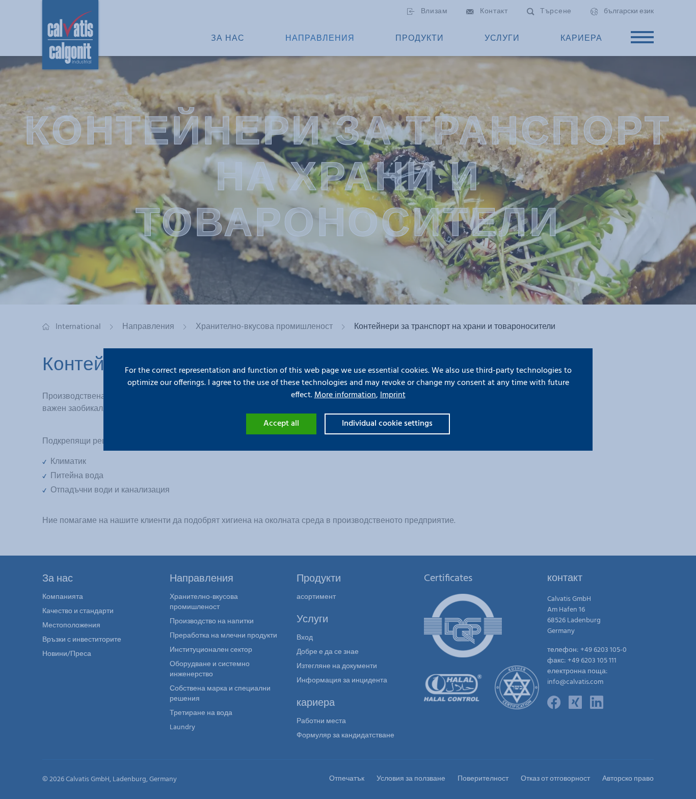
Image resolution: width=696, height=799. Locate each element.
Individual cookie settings (387, 423)
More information (345, 395)
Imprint (393, 395)
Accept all (281, 423)
